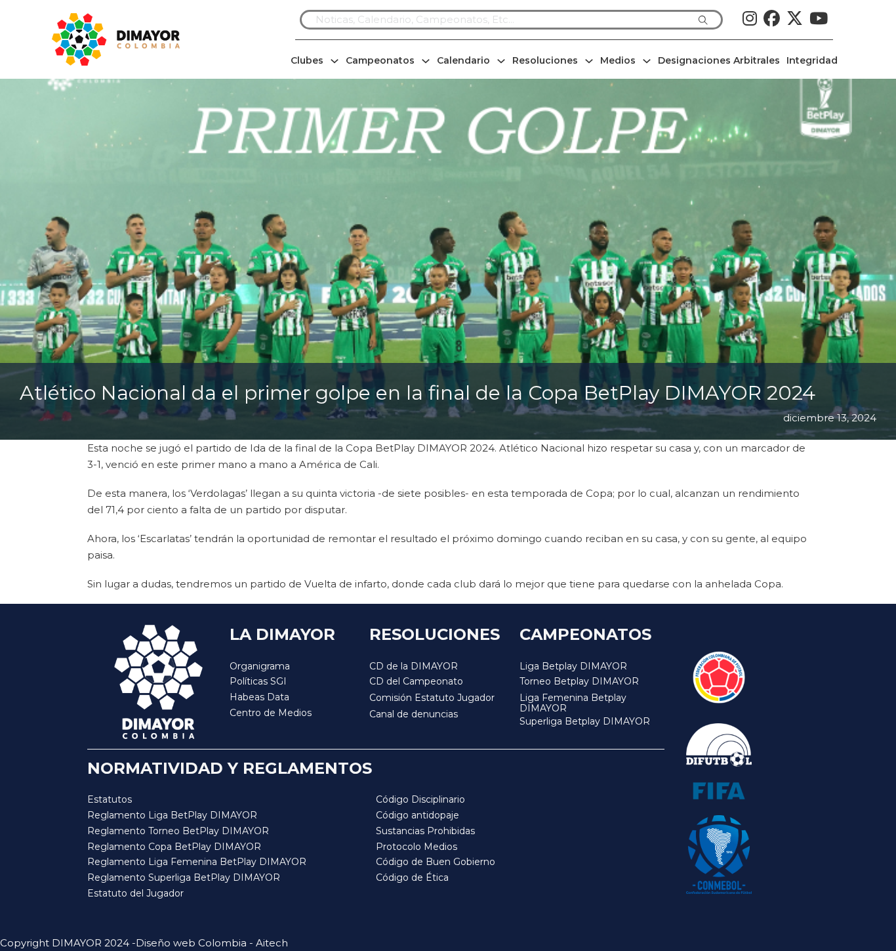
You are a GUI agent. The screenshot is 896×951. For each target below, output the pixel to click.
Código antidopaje (417, 815)
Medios (618, 60)
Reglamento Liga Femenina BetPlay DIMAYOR (196, 862)
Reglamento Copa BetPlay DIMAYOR (174, 847)
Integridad (812, 60)
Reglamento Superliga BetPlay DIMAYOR (183, 877)
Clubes (307, 60)
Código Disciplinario (420, 799)
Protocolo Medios (416, 847)
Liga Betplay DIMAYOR (573, 666)
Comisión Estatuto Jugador (432, 698)
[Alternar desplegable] (334, 61)
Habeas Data (259, 697)
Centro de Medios (271, 713)
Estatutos (109, 799)
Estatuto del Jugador (135, 893)
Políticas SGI (258, 681)
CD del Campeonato (416, 681)
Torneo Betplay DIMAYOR (579, 681)
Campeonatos (380, 60)
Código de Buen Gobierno (435, 862)
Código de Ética (412, 877)
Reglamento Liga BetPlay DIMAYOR (172, 815)
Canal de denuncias (413, 714)
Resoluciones (545, 60)
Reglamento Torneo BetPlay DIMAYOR (178, 831)
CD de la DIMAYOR (413, 666)
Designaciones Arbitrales (719, 60)
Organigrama (260, 666)
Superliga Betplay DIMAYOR (584, 722)
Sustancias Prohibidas (425, 831)
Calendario (463, 60)
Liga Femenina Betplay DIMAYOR (572, 703)
